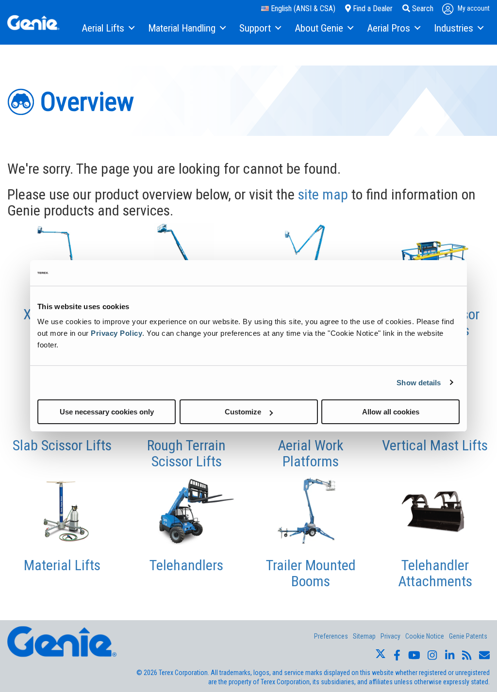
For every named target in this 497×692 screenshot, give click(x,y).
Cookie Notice (424, 636)
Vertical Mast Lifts (435, 445)
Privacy (390, 636)
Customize (243, 412)
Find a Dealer (372, 8)
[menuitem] (107, 28)
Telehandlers (186, 565)
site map (323, 194)
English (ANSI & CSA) (302, 8)
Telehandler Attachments (435, 573)
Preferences (331, 636)
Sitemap (364, 636)
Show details (419, 382)
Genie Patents (468, 636)
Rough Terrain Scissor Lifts (186, 453)
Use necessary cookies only (107, 412)
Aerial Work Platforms (311, 453)
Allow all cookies (390, 412)
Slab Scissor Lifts (62, 445)
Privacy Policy (116, 333)
